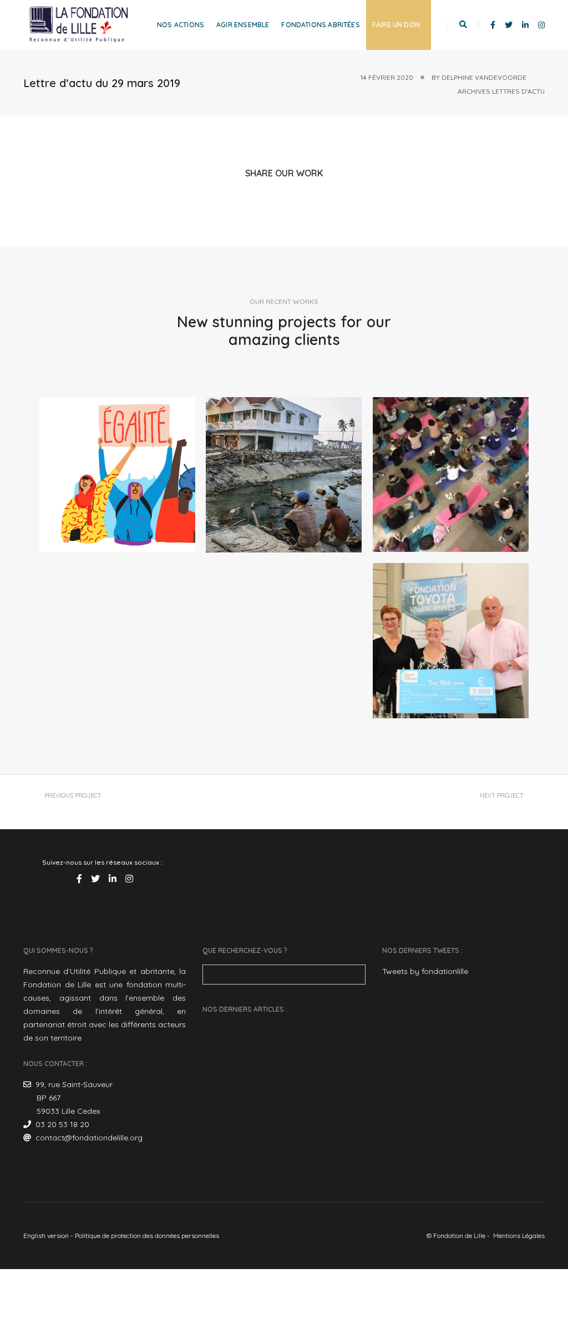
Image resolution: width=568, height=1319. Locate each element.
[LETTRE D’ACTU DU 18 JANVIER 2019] (451, 474)
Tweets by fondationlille (425, 971)
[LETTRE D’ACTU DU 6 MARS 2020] (117, 475)
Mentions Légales (519, 1235)
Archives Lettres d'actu (501, 91)
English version (46, 1235)
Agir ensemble (242, 25)
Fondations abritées (320, 25)
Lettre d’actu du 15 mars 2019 (463, 805)
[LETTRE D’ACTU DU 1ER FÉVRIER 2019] (451, 641)
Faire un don (396, 25)
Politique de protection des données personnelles (147, 1235)
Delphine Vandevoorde (484, 77)
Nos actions (180, 25)
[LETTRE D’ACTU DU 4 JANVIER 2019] (284, 475)
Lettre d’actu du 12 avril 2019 (102, 805)
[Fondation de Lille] (78, 24)
